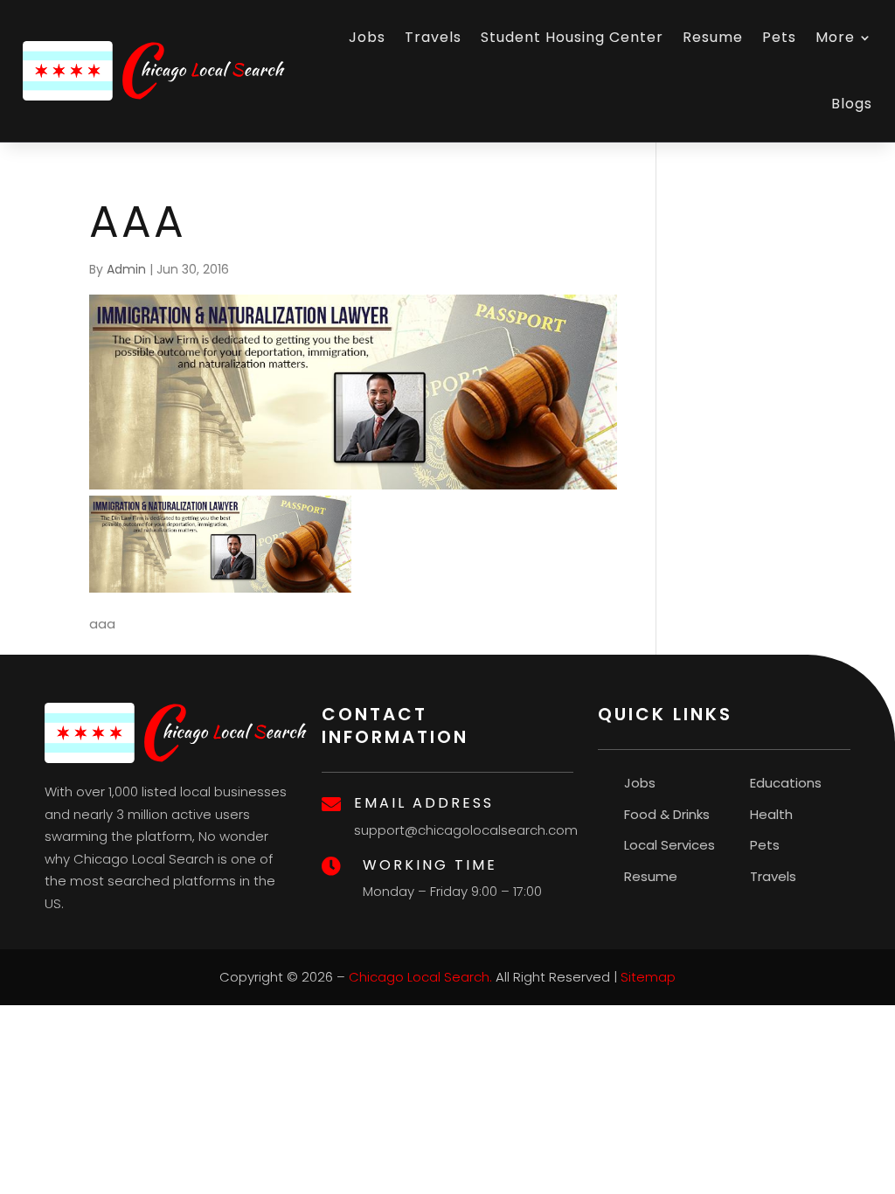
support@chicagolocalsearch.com (466, 830)
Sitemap (648, 977)
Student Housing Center (572, 37)
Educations (786, 783)
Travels (433, 37)
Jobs (367, 37)
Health (771, 814)
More (835, 37)
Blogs (851, 104)
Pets (779, 37)
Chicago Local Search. (420, 977)
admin (126, 269)
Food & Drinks (667, 814)
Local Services (669, 845)
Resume (713, 37)
